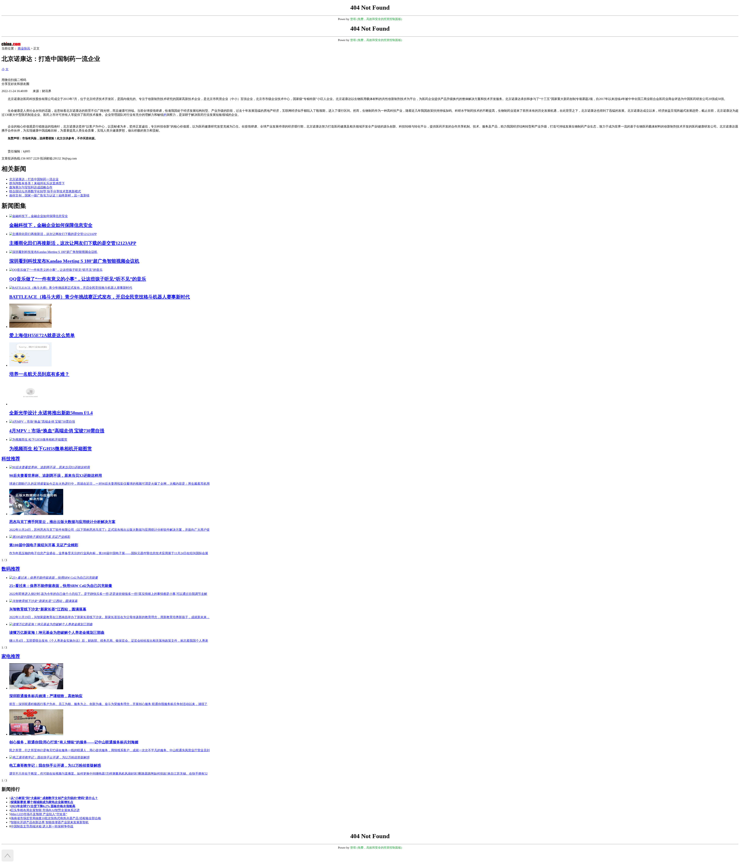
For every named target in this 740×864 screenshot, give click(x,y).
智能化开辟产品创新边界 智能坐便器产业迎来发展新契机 (50, 822)
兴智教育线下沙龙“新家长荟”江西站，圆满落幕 (47, 609)
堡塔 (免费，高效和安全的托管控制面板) (376, 19)
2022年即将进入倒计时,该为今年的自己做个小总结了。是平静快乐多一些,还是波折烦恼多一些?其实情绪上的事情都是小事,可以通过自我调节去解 (108, 593)
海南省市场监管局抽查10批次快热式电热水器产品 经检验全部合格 (56, 818)
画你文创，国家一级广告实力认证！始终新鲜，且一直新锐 (49, 195)
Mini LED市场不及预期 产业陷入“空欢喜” (39, 814)
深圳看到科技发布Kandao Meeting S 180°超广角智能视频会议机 (74, 261)
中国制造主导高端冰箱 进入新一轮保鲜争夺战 (42, 826)
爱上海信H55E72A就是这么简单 (42, 335)
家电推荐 (11, 656)
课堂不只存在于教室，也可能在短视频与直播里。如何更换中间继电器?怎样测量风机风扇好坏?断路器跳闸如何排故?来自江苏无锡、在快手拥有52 (108, 773)
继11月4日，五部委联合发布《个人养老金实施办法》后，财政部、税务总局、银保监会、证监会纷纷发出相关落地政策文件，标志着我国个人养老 (108, 640)
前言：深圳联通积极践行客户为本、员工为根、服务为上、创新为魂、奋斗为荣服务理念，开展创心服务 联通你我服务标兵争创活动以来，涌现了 (108, 704)
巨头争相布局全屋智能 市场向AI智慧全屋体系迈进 (45, 810)
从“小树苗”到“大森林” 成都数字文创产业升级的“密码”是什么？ (54, 798)
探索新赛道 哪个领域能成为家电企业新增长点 (42, 802)
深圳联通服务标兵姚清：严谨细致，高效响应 (45, 696)
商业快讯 (24, 48)
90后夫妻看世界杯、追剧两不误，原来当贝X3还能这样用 (55, 476)
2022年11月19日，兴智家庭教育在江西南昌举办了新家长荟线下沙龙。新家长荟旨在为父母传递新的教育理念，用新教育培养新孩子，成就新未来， (109, 617)
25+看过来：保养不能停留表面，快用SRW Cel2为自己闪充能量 (60, 586)
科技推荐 (11, 458)
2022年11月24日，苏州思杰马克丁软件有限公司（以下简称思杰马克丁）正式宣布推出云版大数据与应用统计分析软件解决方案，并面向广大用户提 (109, 529)
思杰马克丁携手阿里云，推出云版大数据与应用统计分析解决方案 (62, 522)
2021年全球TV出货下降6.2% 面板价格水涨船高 (43, 806)
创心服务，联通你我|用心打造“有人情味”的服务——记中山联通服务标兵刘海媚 (73, 742)
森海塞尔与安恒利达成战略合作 (30, 187)
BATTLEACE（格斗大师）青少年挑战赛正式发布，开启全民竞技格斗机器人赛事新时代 (99, 296)
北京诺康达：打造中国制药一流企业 (34, 179)
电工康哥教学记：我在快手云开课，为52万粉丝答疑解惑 (55, 765)
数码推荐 (11, 568)
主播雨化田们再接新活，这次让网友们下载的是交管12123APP (72, 243)
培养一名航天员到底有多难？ (39, 374)
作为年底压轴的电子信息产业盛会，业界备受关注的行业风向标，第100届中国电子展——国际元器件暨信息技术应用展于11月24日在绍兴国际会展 (108, 553)
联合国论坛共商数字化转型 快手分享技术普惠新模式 (45, 191)
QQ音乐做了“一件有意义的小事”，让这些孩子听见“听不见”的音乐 (77, 278)
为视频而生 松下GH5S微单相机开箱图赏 (50, 448)
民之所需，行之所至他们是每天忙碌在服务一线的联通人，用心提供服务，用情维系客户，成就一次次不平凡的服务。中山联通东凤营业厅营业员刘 (109, 750)
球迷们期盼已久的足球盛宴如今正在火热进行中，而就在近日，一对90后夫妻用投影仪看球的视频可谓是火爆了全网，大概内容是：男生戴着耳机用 (109, 483)
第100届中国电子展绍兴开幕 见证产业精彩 (43, 545)
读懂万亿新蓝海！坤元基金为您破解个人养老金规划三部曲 (56, 633)
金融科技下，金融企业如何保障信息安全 (50, 225)
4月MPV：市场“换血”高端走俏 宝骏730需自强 (56, 430)
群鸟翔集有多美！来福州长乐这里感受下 (37, 183)
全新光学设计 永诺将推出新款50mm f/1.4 (51, 412)
